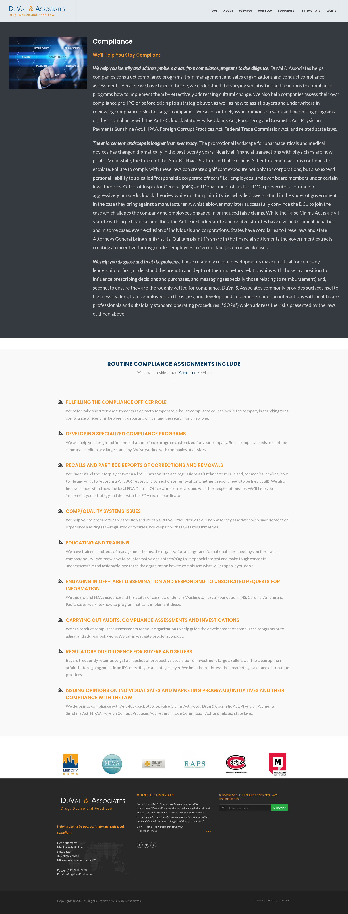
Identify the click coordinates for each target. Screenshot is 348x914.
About (271, 900)
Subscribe (279, 807)
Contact (284, 900)
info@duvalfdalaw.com (80, 874)
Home (259, 900)
